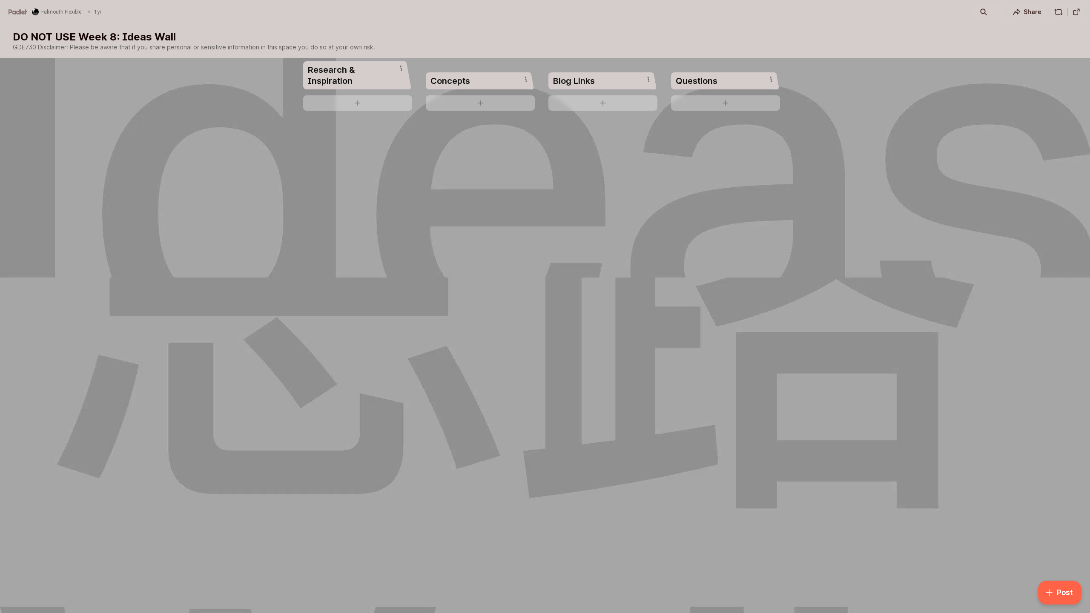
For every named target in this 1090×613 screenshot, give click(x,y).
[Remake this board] (1058, 12)
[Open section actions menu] (401, 68)
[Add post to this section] (357, 103)
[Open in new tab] (1076, 12)
